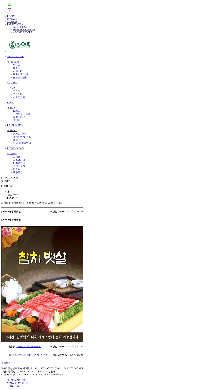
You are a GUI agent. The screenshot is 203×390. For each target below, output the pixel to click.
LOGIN (11, 16)
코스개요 (18, 91)
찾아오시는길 (20, 77)
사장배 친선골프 (21, 113)
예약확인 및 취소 (22, 136)
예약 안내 (18, 140)
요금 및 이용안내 (22, 143)
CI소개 (16, 68)
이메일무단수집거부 (18, 383)
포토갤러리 (19, 160)
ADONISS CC (20, 27)
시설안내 (18, 71)
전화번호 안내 (20, 74)
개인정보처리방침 (16, 379)
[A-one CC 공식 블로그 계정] (9, 6)
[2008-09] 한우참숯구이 (28, 346)
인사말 (16, 65)
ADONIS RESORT (22, 32)
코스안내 (18, 94)
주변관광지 (19, 166)
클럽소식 (18, 156)
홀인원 (16, 120)
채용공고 (18, 172)
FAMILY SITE (14, 24)
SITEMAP (12, 21)
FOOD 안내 (19, 163)
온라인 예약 (19, 133)
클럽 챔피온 (19, 117)
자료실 (16, 169)
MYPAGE (12, 19)
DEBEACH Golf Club (24, 29)
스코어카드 (19, 97)
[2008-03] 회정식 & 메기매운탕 (32, 354)
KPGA (16, 111)
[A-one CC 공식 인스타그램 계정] (9, 11)
